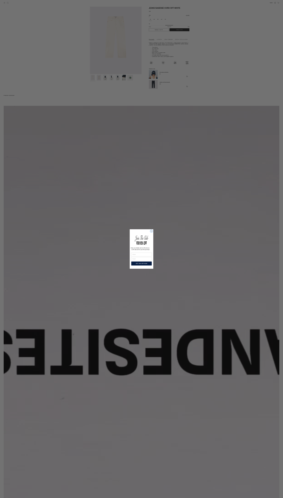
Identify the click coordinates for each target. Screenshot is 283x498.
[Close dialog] (151, 231)
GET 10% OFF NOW (141, 263)
